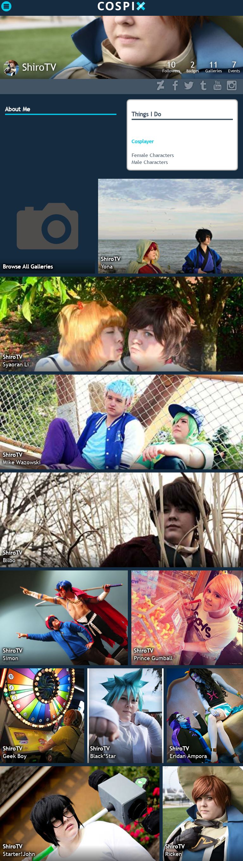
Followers (171, 67)
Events (234, 67)
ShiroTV (39, 67)
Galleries (213, 67)
